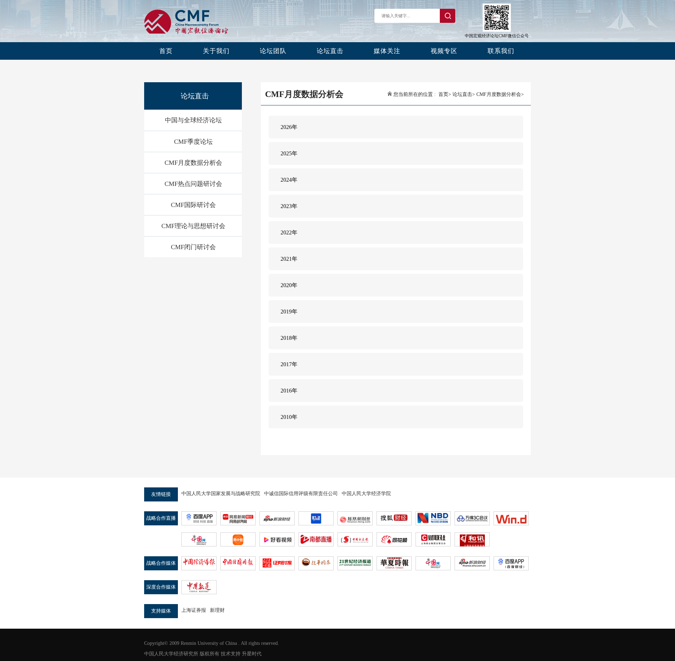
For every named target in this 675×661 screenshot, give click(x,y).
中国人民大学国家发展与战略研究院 (220, 493)
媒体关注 (387, 50)
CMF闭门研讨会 (193, 247)
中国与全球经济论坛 (193, 120)
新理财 (217, 610)
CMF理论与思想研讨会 (193, 225)
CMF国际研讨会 (193, 204)
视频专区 (444, 50)
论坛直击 (330, 50)
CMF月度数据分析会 (193, 162)
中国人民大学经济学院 (366, 493)
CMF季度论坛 (193, 141)
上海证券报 (193, 610)
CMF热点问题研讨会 (193, 183)
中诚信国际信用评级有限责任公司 (301, 493)
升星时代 (252, 653)
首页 (166, 50)
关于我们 (216, 50)
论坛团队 (273, 50)
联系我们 (501, 50)
